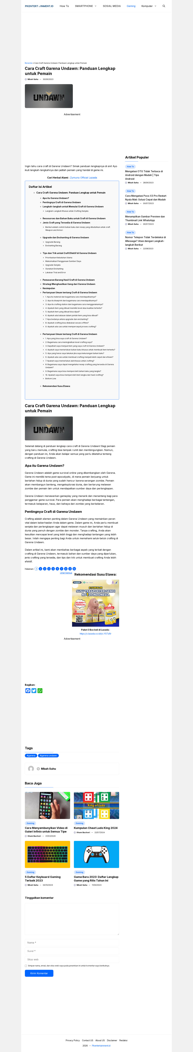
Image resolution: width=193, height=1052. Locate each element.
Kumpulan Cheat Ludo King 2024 (96, 827)
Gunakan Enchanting (54, 269)
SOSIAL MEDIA (112, 6)
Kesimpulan (49, 288)
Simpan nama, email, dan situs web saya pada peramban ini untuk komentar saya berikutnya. (69, 966)
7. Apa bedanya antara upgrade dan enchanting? (66, 319)
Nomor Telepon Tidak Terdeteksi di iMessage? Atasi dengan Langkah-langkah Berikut (145, 241)
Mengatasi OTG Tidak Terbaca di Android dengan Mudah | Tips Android (144, 175)
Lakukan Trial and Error (55, 272)
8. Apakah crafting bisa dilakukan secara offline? (67, 323)
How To (64, 6)
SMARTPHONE (84, 6)
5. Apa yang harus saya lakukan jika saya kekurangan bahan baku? (74, 353)
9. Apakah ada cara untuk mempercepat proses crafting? (70, 326)
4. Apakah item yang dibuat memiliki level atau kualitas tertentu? (73, 308)
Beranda (28, 63)
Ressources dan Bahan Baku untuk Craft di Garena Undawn (74, 218)
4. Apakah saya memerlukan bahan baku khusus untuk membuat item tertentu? (80, 350)
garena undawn (49, 755)
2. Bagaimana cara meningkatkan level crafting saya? (69, 342)
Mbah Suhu (33, 79)
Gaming (131, 6)
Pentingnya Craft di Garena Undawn (62, 202)
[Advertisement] (96, 37)
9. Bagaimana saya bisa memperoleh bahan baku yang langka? (73, 371)
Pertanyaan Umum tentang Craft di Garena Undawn (70, 292)
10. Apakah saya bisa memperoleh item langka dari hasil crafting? (74, 375)
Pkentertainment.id (101, 1045)
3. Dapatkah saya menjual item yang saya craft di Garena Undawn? (74, 346)
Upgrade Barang (52, 242)
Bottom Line (50, 378)
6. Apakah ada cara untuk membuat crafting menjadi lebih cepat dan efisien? (79, 357)
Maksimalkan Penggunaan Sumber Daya (63, 261)
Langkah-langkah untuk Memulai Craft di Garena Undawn (73, 206)
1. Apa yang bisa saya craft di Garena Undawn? (66, 338)
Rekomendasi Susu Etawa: (56, 386)
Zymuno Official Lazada (83, 177)
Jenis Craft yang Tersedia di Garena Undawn (66, 222)
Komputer (147, 6)
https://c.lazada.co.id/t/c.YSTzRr (95, 633)
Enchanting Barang (53, 245)
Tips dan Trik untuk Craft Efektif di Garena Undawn (69, 253)
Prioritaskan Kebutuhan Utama (58, 257)
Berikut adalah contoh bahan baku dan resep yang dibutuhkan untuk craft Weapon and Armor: (77, 228)
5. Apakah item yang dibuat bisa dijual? (62, 312)
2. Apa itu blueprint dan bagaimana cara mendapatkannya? (71, 300)
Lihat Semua (66, 573)
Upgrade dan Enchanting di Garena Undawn (66, 237)
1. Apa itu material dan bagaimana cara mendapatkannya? (70, 297)
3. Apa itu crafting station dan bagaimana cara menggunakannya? (74, 304)
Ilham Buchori (34, 836)
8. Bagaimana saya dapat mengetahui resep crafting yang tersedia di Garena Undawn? (79, 366)
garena (31, 755)
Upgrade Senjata (52, 265)
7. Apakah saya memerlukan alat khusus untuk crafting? (69, 361)
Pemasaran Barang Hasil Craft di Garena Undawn (69, 280)
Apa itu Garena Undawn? (56, 198)
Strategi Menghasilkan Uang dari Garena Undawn (69, 284)
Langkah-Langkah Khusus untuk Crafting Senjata (66, 211)
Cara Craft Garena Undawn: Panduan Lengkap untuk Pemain (70, 192)
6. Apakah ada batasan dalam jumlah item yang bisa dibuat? (71, 315)
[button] (164, 6)
